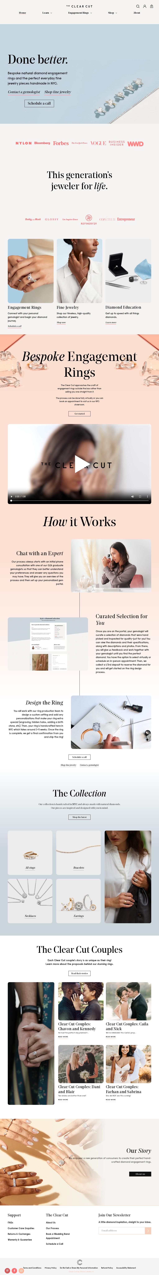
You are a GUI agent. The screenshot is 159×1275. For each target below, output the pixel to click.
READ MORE (63, 1037)
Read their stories (79, 973)
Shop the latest (79, 817)
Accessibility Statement (126, 1268)
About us (140, 1174)
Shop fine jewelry (57, 92)
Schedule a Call (54, 1244)
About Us (50, 1223)
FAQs (10, 1223)
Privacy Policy (51, 1268)
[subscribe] (148, 1230)
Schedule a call (39, 104)
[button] (47, 13)
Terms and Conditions (32, 1268)
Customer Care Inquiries (21, 1228)
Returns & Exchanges (19, 1234)
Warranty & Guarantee (20, 1240)
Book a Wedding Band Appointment (58, 1236)
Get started (80, 414)
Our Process (52, 1228)
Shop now (61, 322)
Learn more (110, 322)
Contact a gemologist (24, 92)
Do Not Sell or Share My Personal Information (79, 1268)
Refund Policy (107, 1268)
